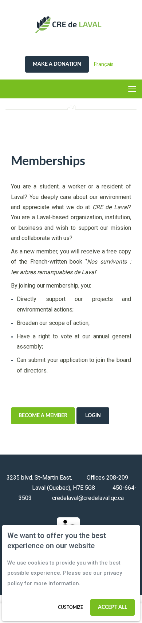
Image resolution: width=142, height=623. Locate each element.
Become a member (43, 415)
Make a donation (57, 64)
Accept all (112, 607)
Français (104, 64)
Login (93, 415)
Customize (70, 607)
